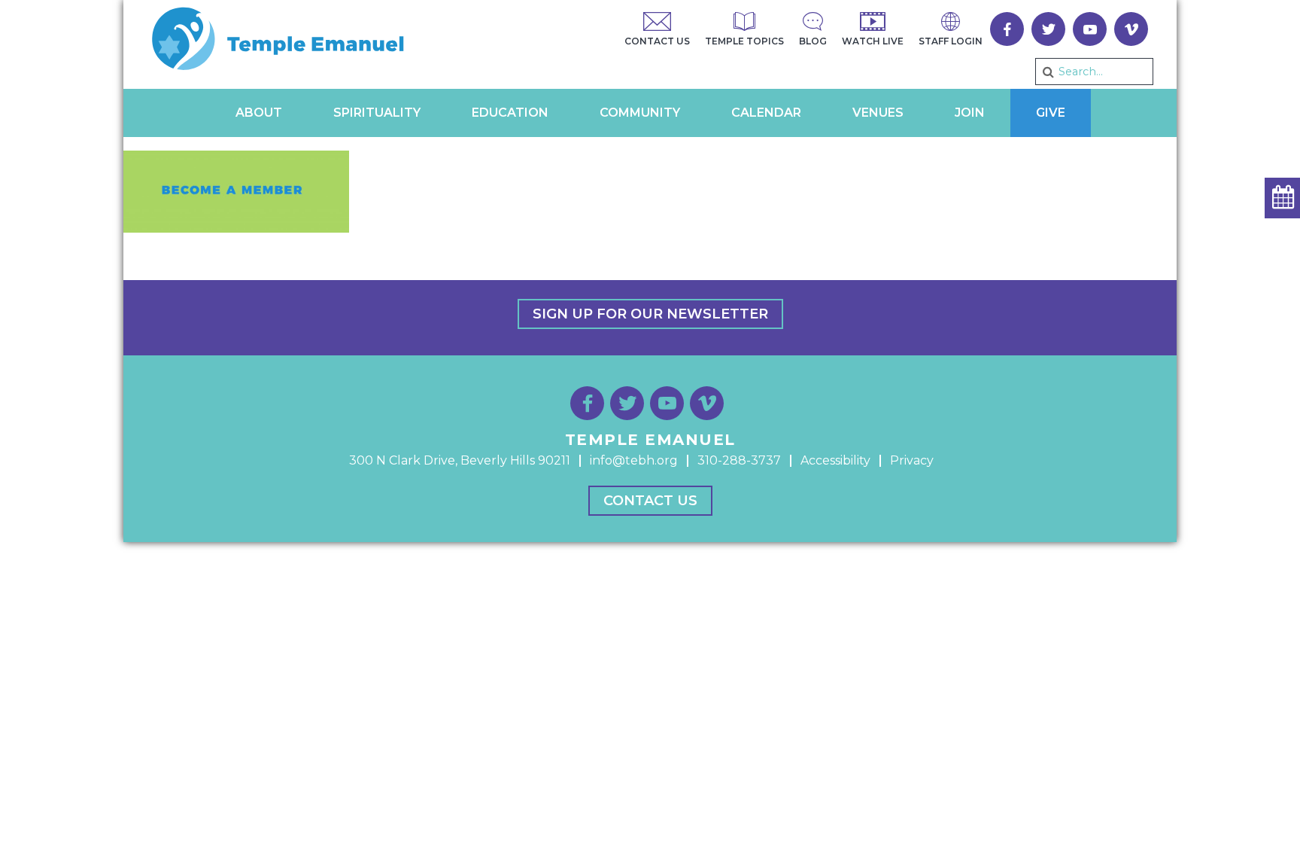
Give (1050, 112)
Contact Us (650, 500)
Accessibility (835, 460)
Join (970, 112)
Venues (878, 112)
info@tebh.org (634, 460)
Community (640, 112)
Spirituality (377, 112)
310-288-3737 (739, 460)
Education (510, 112)
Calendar (766, 112)
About (258, 112)
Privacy (912, 460)
